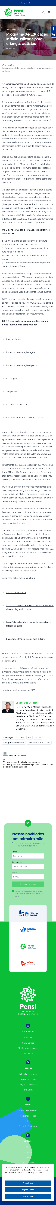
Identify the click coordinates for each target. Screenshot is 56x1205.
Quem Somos (28, 1043)
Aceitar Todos (28, 1196)
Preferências (28, 1183)
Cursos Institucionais (28, 1111)
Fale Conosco (28, 1163)
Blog (10, 65)
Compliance (28, 1053)
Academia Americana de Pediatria (20, 84)
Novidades (28, 1152)
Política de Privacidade (27, 893)
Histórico (28, 1038)
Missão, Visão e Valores (28, 1048)
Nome (14, 852)
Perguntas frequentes (28, 1085)
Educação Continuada (28, 1126)
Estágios (28, 1121)
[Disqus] (28, 783)
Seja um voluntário (28, 1079)
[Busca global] (43, 12)
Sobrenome (17, 862)
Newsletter (28, 1158)
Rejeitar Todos (28, 1190)
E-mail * (15, 873)
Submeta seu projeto (28, 1074)
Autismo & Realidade (16, 592)
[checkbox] (13, 891)
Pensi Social (28, 1090)
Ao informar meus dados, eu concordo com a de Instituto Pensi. (29, 893)
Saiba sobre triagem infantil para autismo (26, 639)
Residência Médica (28, 1116)
